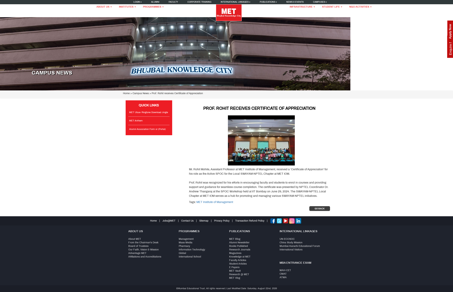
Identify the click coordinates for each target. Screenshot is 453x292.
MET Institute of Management (214, 202)
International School (190, 257)
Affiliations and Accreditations (144, 257)
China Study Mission (291, 243)
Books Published (238, 246)
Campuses (319, 2)
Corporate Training (199, 2)
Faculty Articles (237, 260)
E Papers (234, 267)
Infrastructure (301, 7)
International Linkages (235, 2)
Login (136, 2)
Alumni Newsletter (239, 243)
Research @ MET (239, 274)
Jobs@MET (169, 221)
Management (186, 239)
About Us (103, 7)
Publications (267, 2)
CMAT (283, 274)
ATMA (283, 277)
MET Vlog (234, 278)
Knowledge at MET (240, 257)
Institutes (126, 7)
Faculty (173, 2)
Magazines (235, 253)
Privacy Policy (222, 221)
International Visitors (291, 250)
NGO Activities (359, 7)
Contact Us (187, 221)
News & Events (295, 2)
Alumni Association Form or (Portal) (147, 129)
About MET (134, 239)
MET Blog (234, 239)
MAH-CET (285, 270)
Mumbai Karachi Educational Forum (300, 246)
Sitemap (203, 221)
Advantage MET (137, 253)
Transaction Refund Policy (249, 221)
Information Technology (192, 250)
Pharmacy (184, 246)
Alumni (155, 2)
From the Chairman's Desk (143, 243)
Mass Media (185, 243)
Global (182, 253)
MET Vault (235, 271)
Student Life (331, 7)
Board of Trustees (138, 246)
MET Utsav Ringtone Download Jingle (148, 112)
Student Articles (238, 264)
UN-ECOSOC (287, 239)
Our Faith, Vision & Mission (143, 250)
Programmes (152, 7)
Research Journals (239, 250)
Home (126, 93)
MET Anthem (136, 121)
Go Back (320, 208)
